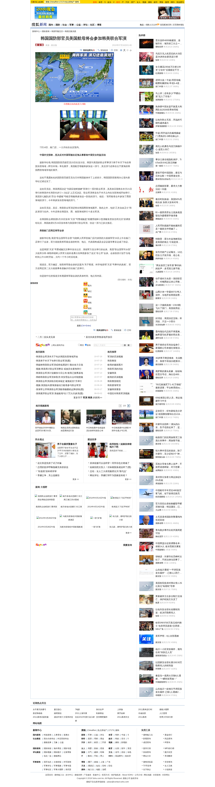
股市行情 (147, 748)
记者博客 (67, 752)
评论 (85, 24)
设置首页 (49, 775)
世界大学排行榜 (166, 717)
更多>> (129, 533)
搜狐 (47, 2)
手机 (96, 756)
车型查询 (168, 762)
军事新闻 (36, 762)
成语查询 (147, 742)
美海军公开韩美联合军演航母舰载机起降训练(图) (60, 389)
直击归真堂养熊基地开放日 (99, 337)
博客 (161, 2)
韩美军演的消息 (115, 369)
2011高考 (142, 717)
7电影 (77, 709)
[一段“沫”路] (96, 518)
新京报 (54, 45)
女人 (139, 2)
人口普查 (163, 713)
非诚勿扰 (142, 713)
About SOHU (127, 775)
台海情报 (57, 762)
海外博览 (57, 748)
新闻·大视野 (41, 487)
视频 (144, 2)
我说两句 (180, 2)
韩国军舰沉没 (57, 31)
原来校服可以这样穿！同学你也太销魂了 (110, 463)
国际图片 (57, 752)
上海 (102, 762)
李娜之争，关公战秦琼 (48, 475)
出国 (117, 748)
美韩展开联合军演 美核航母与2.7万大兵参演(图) (59, 393)
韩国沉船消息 (70, 31)
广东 (108, 762)
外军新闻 (67, 762)
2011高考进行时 (145, 709)
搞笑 (90, 308)
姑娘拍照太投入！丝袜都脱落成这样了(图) (110, 467)
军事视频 (57, 766)
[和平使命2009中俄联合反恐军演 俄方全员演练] (45, 416)
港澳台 (66, 735)
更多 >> (76, 479)
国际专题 (67, 748)
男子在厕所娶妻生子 (67, 444)
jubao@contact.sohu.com (118, 782)
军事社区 (47, 769)
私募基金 (100, 713)
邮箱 (96, 762)
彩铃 (104, 766)
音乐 (123, 739)
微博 (167, 2)
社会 (64, 24)
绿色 (129, 752)
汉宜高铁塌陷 (178, 25)
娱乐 (109, 2)
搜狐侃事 (47, 742)
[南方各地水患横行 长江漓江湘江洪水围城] (71, 498)
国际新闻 (45, 31)
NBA (117, 735)
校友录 (128, 756)
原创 (123, 752)
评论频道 (36, 752)
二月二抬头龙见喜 (46, 337)
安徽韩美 (112, 373)
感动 (90, 297)
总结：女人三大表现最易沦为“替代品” (108, 471)
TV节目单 (147, 766)
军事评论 (47, 766)
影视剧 (124, 742)
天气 (90, 752)
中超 (123, 735)
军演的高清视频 (115, 356)
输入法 (91, 769)
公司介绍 (138, 775)
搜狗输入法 (148, 735)
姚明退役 (58, 713)
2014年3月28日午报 (46, 527)
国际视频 (47, 752)
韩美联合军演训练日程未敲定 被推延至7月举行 (59, 381)
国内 (51, 24)
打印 (116, 50)
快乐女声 (100, 709)
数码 (90, 756)
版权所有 (134, 778)
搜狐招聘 (78, 775)
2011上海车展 (81, 713)
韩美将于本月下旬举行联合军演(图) (53, 360)
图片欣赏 (168, 752)
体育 (100, 2)
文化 (110, 752)
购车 (90, 742)
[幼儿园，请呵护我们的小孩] (120, 518)
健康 (96, 752)
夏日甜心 (58, 709)
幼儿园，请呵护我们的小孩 (121, 527)
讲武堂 (68, 769)
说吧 (104, 769)
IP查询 (167, 742)
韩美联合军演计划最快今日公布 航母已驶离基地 (59, 373)
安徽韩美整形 (114, 389)
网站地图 (147, 775)
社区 (92, 24)
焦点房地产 (70, 2)
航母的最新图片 (115, 364)
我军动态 (47, 762)
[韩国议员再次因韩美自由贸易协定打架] (70, 416)
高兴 (90, 286)
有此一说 (47, 756)
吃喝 (102, 752)
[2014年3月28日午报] (46, 518)
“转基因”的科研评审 (47, 471)
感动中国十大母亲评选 (63, 717)
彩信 (110, 766)
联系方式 (106, 775)
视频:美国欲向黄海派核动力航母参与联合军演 (58, 385)
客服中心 (96, 775)
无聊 (90, 314)
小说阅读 (168, 769)
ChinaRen (54, 2)
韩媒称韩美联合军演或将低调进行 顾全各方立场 (59, 364)
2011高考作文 (123, 717)
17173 (62, 2)
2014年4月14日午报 (96, 507)
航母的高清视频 (115, 377)
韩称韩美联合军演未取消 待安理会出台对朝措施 (59, 377)
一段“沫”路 (96, 527)
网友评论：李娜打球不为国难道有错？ (108, 475)
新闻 (83, 735)
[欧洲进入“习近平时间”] (120, 498)
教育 (110, 748)
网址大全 (147, 756)
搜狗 (77, 2)
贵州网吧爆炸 (102, 717)
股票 (90, 739)
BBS (173, 2)
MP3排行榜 (169, 748)
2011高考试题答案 (41, 717)
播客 (150, 2)
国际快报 (47, 748)
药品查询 (168, 739)
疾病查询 (147, 752)
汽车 (127, 2)
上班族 (120, 709)
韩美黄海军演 (114, 385)
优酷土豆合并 (151, 25)
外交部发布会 (63, 739)
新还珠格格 (37, 713)
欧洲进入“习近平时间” (121, 507)
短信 (98, 766)
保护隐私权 (116, 775)
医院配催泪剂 (166, 25)
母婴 (90, 748)
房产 (133, 2)
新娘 (96, 748)
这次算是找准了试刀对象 (49, 463)
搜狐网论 (57, 756)
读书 (117, 752)
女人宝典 (168, 766)
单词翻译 (168, 756)
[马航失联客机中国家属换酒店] (71, 518)
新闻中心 (36, 31)
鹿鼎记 (91, 766)
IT (123, 2)
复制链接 (104, 50)
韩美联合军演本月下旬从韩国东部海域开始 (57, 356)
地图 (98, 769)
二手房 (103, 742)
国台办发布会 (49, 739)
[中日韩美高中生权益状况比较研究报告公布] (96, 416)
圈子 (90, 762)
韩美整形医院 (114, 381)
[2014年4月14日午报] (96, 498)
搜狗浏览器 (148, 762)
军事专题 (67, 766)
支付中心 (69, 775)
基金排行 (168, 735)
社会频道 (36, 739)
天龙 (83, 766)
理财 (96, 739)
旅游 (83, 752)
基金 (102, 739)
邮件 (156, 2)
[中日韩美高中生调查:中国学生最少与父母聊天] (121, 416)
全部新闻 (157, 775)
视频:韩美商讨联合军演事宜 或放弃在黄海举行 (58, 369)
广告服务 (87, 775)
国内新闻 (36, 735)
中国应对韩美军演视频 (119, 393)
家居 (96, 742)
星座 (102, 748)
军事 (71, 24)
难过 (90, 291)
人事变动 (57, 735)
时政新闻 (47, 735)
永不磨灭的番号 (39, 709)
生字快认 (147, 769)
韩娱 (117, 739)
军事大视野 (58, 769)
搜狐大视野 (164, 709)
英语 (129, 748)
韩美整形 (112, 360)
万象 (55, 742)
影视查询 (147, 739)
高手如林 (121, 713)
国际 (58, 24)
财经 (83, 739)
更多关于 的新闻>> (88, 397)
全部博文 (166, 775)
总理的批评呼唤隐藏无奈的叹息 (52, 467)
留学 (123, 748)
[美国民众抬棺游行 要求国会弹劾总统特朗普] (46, 498)
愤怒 (90, 303)
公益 (78, 24)
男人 (102, 756)
